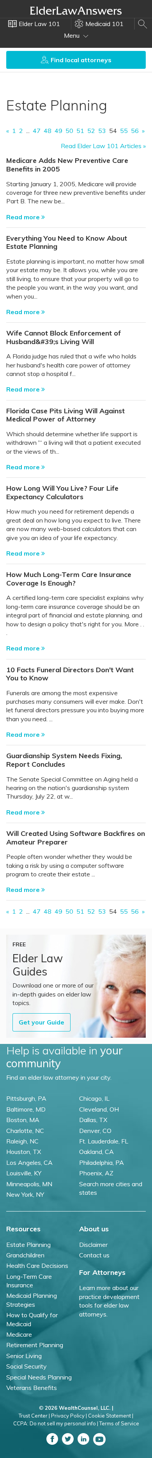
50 (69, 131)
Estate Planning (28, 1244)
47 (37, 131)
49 (58, 131)
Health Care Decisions (37, 1265)
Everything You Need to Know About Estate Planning (66, 242)
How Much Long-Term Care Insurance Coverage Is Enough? (68, 578)
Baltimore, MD (26, 1109)
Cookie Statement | (110, 1416)
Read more (23, 217)
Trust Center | (34, 1416)
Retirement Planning (34, 1345)
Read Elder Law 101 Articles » (103, 146)
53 (102, 131)
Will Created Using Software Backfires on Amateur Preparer (75, 837)
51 (80, 131)
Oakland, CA (96, 1152)
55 (124, 131)
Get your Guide (41, 1022)
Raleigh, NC (22, 1141)
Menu (72, 35)
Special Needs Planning (39, 1377)
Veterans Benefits (31, 1388)
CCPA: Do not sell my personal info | (55, 1423)
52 (91, 131)
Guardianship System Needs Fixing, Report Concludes (64, 760)
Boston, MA (22, 1120)
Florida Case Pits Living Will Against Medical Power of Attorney (65, 415)
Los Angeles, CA (29, 1162)
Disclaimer (93, 1244)
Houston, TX (23, 1152)
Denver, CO (95, 1131)
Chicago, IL (94, 1098)
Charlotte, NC (25, 1131)
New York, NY (25, 1194)
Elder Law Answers (76, 10)
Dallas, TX (93, 1120)
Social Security (26, 1366)
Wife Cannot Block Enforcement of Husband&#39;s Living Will (63, 337)
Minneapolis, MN (29, 1184)
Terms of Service (119, 1423)
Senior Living (24, 1356)
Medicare (19, 1334)
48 (47, 131)
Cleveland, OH (99, 1109)
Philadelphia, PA (101, 1162)
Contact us (94, 1255)
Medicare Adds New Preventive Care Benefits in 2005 (67, 164)
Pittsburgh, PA (26, 1098)
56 (135, 131)
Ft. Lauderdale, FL (103, 1141)
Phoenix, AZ (96, 1173)
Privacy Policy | (69, 1416)
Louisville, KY (23, 1173)
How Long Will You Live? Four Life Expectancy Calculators (62, 492)
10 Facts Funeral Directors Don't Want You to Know (70, 674)
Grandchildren (25, 1255)
